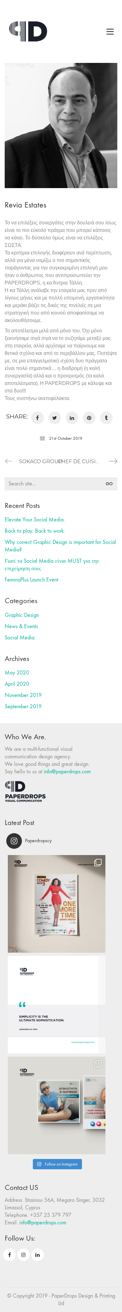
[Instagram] (23, 1254)
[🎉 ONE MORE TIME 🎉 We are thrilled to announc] (56, 904)
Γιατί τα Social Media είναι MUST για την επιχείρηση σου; (52, 565)
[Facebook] (37, 418)
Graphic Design (22, 615)
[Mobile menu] (110, 31)
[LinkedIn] (72, 418)
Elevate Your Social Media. (35, 519)
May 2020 (17, 672)
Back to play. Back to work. (35, 531)
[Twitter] (54, 418)
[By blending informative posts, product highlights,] (56, 1105)
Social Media (19, 637)
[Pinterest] (89, 418)
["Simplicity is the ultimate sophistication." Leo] (56, 1004)
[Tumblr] (106, 418)
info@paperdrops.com (67, 771)
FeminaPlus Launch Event (31, 580)
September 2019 (23, 706)
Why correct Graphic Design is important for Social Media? (60, 546)
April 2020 (17, 684)
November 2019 (23, 695)
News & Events (21, 626)
